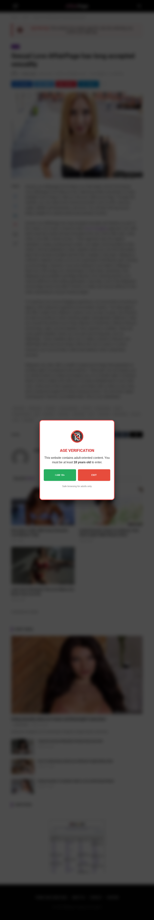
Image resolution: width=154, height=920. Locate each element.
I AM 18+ (60, 475)
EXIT (94, 475)
